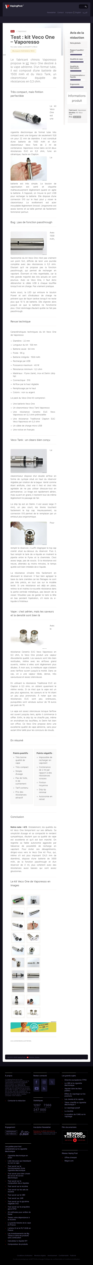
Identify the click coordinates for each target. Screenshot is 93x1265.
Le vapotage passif (72, 1108)
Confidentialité (64, 1255)
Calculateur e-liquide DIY (17, 1241)
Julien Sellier (17, 47)
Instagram (44, 1082)
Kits (12, 31)
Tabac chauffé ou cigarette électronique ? (75, 1103)
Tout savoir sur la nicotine (18, 1186)
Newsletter (51, 12)
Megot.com (69, 1161)
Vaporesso (22, 31)
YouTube (36, 1088)
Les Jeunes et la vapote (74, 1099)
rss (44, 1088)
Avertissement (52, 1255)
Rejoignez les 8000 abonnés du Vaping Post (44, 1131)
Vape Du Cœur (24, 1132)
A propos (69, 12)
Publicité (73, 1255)
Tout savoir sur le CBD (16, 1195)
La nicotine (69, 1111)
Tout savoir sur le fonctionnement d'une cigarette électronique (16, 1168)
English (78, 12)
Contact (60, 12)
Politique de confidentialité (53, 1259)
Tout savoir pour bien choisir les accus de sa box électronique (19, 1176)
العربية (85, 12)
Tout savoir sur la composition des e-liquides (18, 1182)
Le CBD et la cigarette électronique (73, 1084)
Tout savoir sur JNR (15, 1198)
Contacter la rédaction (16, 1101)
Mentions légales (40, 1255)
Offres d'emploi (71, 1157)
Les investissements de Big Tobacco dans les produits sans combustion (18, 1235)
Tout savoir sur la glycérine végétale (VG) (18, 1202)
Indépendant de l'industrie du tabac (11, 1132)
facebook (36, 1082)
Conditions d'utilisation (24, 1255)
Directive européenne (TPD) (76, 1080)
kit (27, 63)
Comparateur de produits (18, 1244)
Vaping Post (24, 5)
